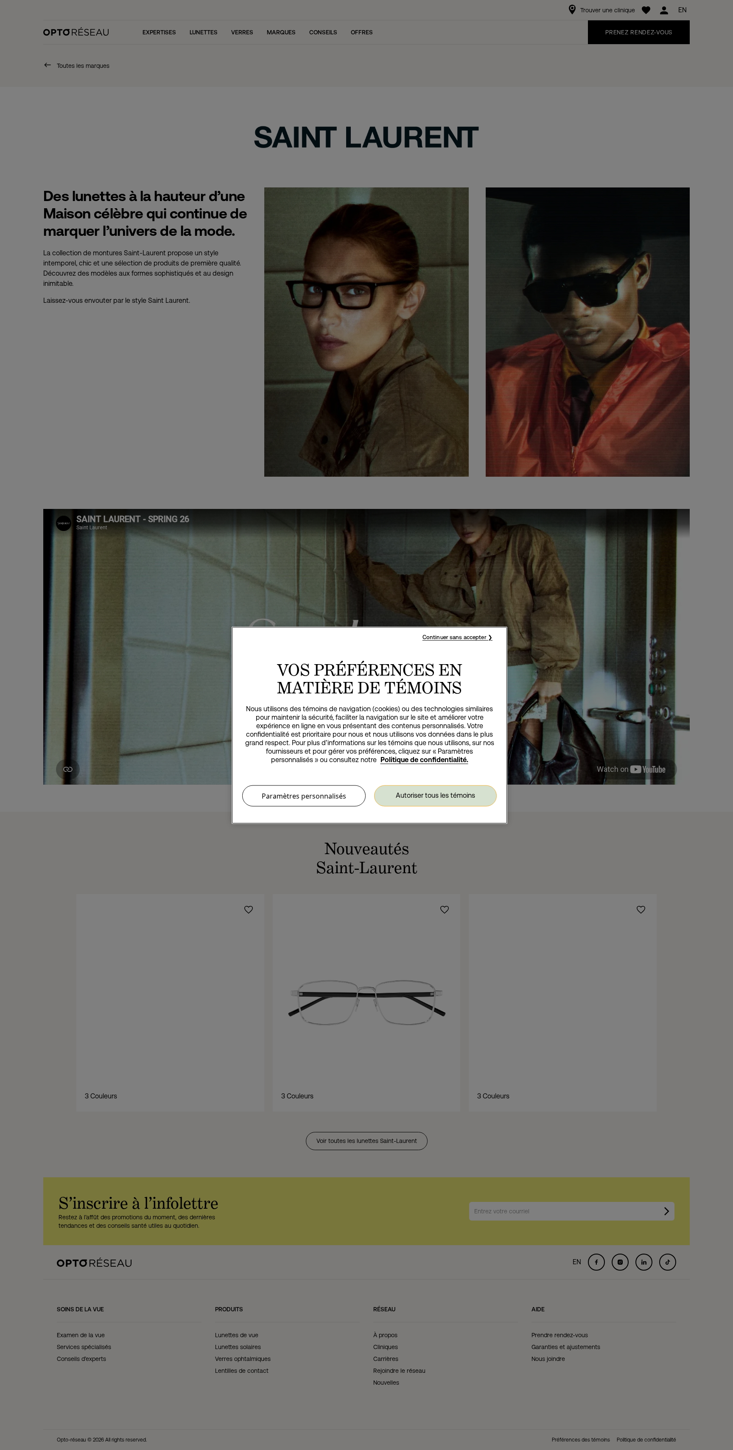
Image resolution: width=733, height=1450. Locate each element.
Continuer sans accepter (454, 637)
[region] (369, 725)
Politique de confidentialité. (424, 759)
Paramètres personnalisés (304, 795)
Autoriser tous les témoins (435, 795)
